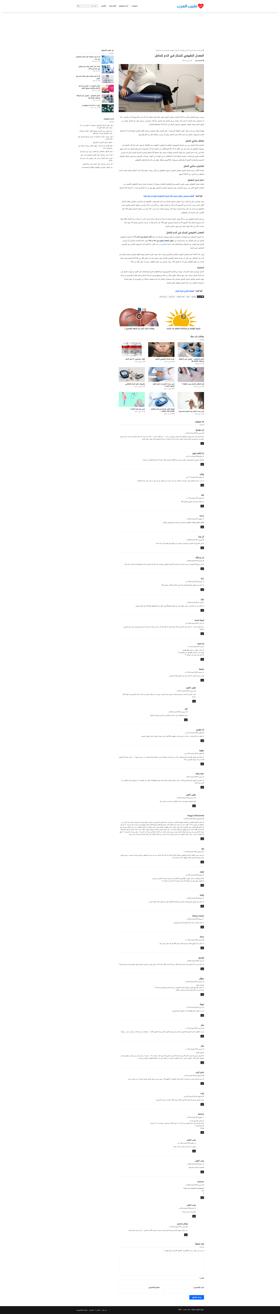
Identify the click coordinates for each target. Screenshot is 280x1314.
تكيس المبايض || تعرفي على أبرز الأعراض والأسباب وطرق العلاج (89, 87)
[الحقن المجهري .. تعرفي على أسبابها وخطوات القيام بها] (191, 349)
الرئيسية (200, 50)
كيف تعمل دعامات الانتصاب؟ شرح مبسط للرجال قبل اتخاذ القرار (95, 137)
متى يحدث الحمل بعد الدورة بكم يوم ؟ (191, 411)
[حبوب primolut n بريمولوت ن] (108, 108)
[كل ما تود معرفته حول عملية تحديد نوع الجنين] (108, 79)
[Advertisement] (140, 30)
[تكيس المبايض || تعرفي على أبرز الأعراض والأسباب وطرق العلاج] (108, 89)
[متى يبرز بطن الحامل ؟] (132, 399)
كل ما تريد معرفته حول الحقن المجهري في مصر (88, 57)
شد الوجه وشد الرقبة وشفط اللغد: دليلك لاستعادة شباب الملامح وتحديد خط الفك (96, 132)
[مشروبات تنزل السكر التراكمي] (132, 374)
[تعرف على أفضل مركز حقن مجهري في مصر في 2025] (108, 69)
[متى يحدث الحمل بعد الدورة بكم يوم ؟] (191, 400)
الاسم (201, 1278)
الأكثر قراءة (112, 6)
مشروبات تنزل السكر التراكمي (135, 384)
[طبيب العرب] (190, 6)
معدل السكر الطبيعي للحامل (164, 359)
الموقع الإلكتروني (154, 1287)
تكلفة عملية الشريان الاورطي (102, 142)
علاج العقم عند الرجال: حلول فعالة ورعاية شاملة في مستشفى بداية (95, 146)
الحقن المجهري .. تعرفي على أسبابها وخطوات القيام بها (191, 360)
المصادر (91, 1310)
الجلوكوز (193, 296)
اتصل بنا (97, 1310)
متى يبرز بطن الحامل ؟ (137, 409)
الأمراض (103, 6)
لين (186, 709)
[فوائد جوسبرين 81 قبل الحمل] (132, 349)
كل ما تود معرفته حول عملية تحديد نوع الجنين (88, 77)
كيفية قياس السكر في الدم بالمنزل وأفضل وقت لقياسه (162, 410)
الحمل (187, 296)
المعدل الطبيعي (180, 296)
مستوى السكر (163, 296)
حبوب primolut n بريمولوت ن (91, 105)
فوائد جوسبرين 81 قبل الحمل (135, 359)
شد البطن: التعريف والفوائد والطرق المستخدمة (97, 167)
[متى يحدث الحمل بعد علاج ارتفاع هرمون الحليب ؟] (161, 374)
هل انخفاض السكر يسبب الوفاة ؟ (193, 384)
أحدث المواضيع (123, 6)
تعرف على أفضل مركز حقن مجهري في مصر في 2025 (89, 67)
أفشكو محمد (198, 60)
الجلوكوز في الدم (161, 244)
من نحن (104, 1310)
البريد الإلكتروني (198, 1287)
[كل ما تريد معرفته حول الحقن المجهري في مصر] (108, 60)
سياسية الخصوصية (82, 1310)
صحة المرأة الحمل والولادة (188, 50)
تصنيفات (135, 6)
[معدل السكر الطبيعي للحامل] (161, 349)
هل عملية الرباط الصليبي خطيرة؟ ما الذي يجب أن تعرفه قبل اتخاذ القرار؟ (96, 126)
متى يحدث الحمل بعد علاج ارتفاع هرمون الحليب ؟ (163, 385)
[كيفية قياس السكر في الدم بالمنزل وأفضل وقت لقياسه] (161, 399)
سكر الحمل (172, 296)
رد (202, 443)
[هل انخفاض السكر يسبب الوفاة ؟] (191, 374)
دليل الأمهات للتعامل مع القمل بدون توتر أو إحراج (96, 151)
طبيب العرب (191, 688)
